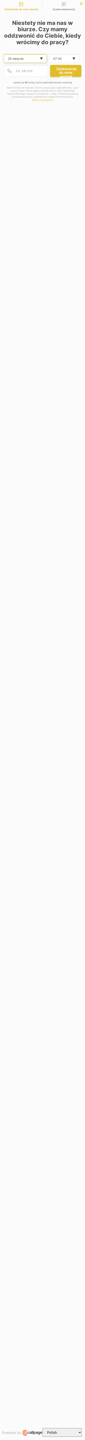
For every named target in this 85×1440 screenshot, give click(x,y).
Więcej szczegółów (42, 99)
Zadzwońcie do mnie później (66, 72)
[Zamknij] (81, 3)
